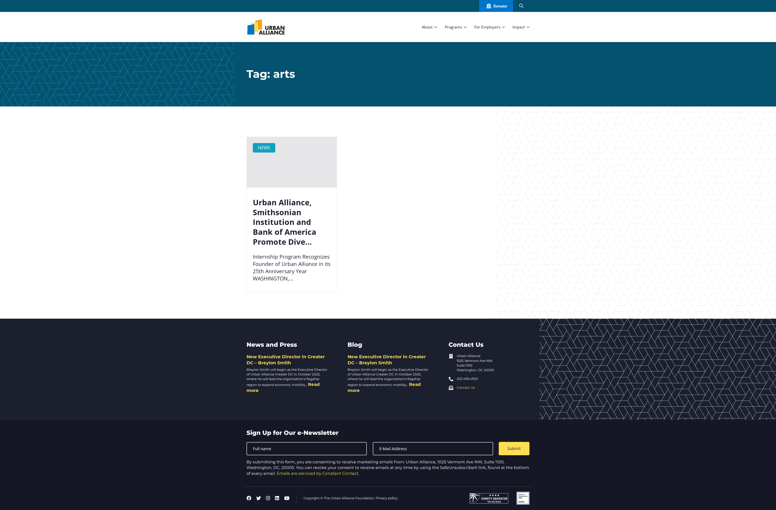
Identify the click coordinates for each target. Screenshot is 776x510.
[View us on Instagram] (268, 498)
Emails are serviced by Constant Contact (317, 473)
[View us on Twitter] (258, 498)
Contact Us (466, 388)
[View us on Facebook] (249, 498)
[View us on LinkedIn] (277, 498)
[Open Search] (521, 6)
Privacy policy (386, 498)
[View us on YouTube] (286, 498)
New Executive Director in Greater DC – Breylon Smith (286, 359)
